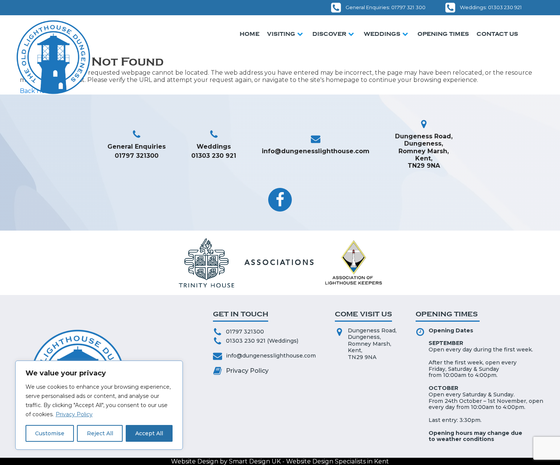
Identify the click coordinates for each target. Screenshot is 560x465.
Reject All (100, 433)
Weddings (382, 34)
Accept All (149, 433)
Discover (329, 34)
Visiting (281, 34)
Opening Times (443, 34)
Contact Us (497, 34)
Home (249, 34)
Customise (49, 433)
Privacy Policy (74, 414)
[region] (99, 405)
